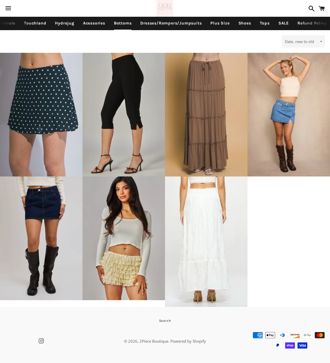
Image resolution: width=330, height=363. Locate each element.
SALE (283, 23)
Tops (265, 23)
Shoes (244, 23)
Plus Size (219, 23)
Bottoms (123, 23)
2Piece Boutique (153, 341)
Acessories (94, 23)
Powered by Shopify (188, 341)
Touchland (35, 23)
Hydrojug (64, 23)
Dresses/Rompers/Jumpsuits (171, 23)
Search (165, 321)
